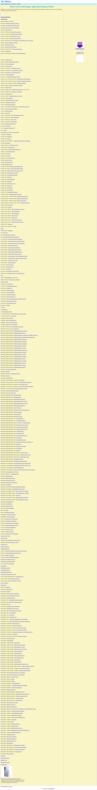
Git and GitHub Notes (25, 202)
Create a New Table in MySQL (17, 168)
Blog (10, 4)
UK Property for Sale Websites (11, 533)
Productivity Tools (15, 328)
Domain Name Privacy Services (14, 249)
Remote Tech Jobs (8, 111)
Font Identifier (13, 612)
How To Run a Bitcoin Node (17, 222)
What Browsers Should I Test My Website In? (20, 730)
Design (2, 228)
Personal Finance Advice (11, 301)
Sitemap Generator (5, 546)
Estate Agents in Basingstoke (11, 519)
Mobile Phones (8, 87)
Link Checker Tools (20, 433)
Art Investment (9, 284)
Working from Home (5, 762)
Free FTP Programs (11, 638)
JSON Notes (9, 136)
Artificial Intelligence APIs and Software (22, 141)
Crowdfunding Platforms (11, 286)
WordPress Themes (22, 636)
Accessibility (13, 719)
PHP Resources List (11, 183)
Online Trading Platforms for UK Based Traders (16, 299)
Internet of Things (8, 160)
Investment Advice (10, 290)
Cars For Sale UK (7, 126)
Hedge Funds (9, 288)
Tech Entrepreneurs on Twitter (11, 100)
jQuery (13, 679)
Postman (9, 138)
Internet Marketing (18, 412)
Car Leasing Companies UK (9, 128)
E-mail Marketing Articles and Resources (22, 465)
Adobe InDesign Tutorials (19, 647)
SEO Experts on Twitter (21, 446)
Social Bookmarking (5, 548)
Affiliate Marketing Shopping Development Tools (24, 337)
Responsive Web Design (12, 706)
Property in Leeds (9, 529)
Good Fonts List (13, 617)
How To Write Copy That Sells (25, 382)
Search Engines (4, 538)
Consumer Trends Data (11, 393)
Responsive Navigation (17, 687)
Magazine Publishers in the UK (15, 96)
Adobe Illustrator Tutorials (19, 645)
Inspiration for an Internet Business (12, 72)
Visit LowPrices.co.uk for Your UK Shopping (10, 27)
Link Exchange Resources (21, 435)
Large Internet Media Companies (16, 85)
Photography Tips (11, 516)
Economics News (9, 264)
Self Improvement (9, 98)
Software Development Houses (12, 557)
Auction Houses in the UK (15, 38)
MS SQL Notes (10, 205)
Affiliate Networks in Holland (20, 352)
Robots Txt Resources (20, 749)
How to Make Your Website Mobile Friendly (27, 709)
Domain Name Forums (13, 245)
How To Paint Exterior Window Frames (11, 237)
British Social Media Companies (18, 486)
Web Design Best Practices (16, 728)
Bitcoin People (15, 215)
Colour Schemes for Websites (13, 593)
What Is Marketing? (10, 508)
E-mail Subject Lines (23, 384)
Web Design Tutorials (11, 741)
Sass (9, 604)
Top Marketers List (15, 474)
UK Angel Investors (19, 576)
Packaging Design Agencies (24, 670)
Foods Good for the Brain (14, 279)
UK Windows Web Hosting (6, 572)
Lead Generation (17, 414)
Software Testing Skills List (22, 198)
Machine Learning (8, 164)
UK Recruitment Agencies (10, 123)
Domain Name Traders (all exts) (14, 254)
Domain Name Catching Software (15, 239)
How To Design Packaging (24, 668)
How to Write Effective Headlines (26, 386)
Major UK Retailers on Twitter (22, 491)
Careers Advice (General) (10, 104)
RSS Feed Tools (18, 751)
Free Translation (9, 318)
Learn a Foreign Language (11, 322)
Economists (8, 269)
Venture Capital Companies (14, 578)
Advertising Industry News (16, 34)
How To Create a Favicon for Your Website (15, 674)
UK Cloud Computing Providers (13, 76)
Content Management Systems (13, 595)
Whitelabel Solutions (5, 758)
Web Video (3, 756)
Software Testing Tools (21, 200)
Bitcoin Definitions (16, 211)
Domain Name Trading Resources (15, 252)
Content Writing (9, 378)
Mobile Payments (20, 698)
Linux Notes (13, 316)
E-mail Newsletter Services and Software (22, 463)
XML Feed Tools (4, 764)
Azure (3, 307)
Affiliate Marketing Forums (20, 333)
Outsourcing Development (21, 747)
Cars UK (5, 130)
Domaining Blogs (11, 262)
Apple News (11, 563)
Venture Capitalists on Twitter (14, 580)
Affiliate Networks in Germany (20, 350)
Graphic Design (10, 640)
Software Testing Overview (22, 196)
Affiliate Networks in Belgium (20, 341)
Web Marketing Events (18, 459)
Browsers (9, 591)
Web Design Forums (11, 734)
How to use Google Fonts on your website (18, 619)
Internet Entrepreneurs (17, 49)
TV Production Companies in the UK (8, 574)
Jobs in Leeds (13, 119)
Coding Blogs (7, 143)
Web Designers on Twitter (19, 745)
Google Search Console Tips (22, 425)
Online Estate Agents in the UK (11, 525)
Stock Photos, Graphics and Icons (8, 559)
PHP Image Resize (11, 179)
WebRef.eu (52, 788)
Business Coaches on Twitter (11, 42)
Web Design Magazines (11, 738)
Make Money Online (16, 68)
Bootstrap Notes (16, 623)
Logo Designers (17, 659)
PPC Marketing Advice (20, 420)
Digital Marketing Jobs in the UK (20, 401)
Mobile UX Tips (19, 700)
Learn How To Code (9, 162)
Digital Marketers (17, 397)
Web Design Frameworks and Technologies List (22, 632)
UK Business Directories (10, 102)
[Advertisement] (32, 14)
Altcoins (10, 207)
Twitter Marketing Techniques (22, 499)
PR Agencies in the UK (10, 480)
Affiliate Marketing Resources (20, 339)
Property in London (9, 531)
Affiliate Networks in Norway (20, 356)
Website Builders (10, 753)
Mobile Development (11, 689)
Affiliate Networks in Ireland (20, 354)
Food (2, 275)
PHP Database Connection (12, 173)
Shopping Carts (4, 544)
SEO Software (19, 448)
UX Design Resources (15, 724)
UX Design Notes (14, 726)
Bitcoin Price (14, 217)
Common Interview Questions (11, 109)
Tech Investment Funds (11, 303)
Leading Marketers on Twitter (12, 472)
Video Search (3, 585)
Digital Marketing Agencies (19, 399)
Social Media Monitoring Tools (18, 489)
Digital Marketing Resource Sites (21, 403)
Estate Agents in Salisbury (10, 521)
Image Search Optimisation (22, 427)
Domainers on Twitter (12, 260)
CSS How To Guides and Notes (15, 602)
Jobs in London (14, 121)
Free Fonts (12, 615)
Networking (4, 309)
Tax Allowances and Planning (7, 561)
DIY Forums (5, 232)
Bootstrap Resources (17, 625)
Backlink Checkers (17, 395)
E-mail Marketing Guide (19, 467)
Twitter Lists (18, 495)
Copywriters (21, 380)
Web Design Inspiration (12, 736)
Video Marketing (9, 501)
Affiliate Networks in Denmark (20, 343)
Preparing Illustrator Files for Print (21, 664)
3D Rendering (17, 642)
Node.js (13, 681)
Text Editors (10, 230)
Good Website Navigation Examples (19, 685)
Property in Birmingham (10, 527)
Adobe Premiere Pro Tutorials (20, 649)
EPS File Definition (18, 653)
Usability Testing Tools (15, 732)
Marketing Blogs (9, 476)
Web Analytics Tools (25, 457)
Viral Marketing (9, 504)
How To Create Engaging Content (20, 388)
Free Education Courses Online (12, 271)
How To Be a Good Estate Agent (12, 523)
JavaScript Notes (15, 677)
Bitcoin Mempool (15, 213)
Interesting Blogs (4, 281)
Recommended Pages (5, 17)
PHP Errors (9, 177)
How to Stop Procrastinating (11, 324)
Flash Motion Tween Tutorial (13, 608)
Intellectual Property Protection (24, 79)
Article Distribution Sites (11, 369)
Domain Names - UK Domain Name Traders (17, 258)
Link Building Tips (20, 431)
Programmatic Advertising (11, 482)
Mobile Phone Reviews (17, 91)
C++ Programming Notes (10, 151)
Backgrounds (9, 589)
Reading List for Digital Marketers (19, 53)
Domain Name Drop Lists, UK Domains (16, 243)
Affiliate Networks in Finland (20, 346)
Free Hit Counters (24, 452)
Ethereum (10, 224)
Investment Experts (10, 292)
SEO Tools (18, 450)
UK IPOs (8, 305)
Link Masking (19, 437)
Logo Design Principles (19, 657)
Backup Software (10, 74)
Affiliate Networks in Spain (19, 358)
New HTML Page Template (17, 713)
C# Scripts (9, 156)
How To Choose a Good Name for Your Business (23, 40)
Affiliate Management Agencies (20, 331)
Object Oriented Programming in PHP (15, 170)
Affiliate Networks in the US (20, 365)
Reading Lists (8, 51)
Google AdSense (26, 422)
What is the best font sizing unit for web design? (20, 621)
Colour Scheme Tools (18, 651)
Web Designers (10, 743)
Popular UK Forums (18, 416)
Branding (8, 375)
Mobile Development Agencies (22, 694)
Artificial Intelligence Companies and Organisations (16, 551)
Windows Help (4, 760)
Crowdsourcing (8, 59)
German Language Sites (11, 320)
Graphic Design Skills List (19, 655)
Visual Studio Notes (11, 158)
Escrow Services (8, 66)
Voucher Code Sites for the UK (12, 542)
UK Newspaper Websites (9, 512)
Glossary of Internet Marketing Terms (22, 410)
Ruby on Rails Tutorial (5, 536)
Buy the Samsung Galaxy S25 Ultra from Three (10, 778)
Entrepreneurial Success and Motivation (15, 273)
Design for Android (20, 692)
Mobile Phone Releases (17, 89)
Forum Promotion (17, 407)
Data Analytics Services (15, 373)
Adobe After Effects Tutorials (28, 666)
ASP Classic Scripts (14, 145)
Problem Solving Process (24, 106)
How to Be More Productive (17, 326)
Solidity (14, 226)
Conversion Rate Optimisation (12, 390)
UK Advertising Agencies (16, 32)
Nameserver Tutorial (11, 704)
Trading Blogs (4, 566)
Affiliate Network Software (19, 367)
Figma (12, 721)
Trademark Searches (21, 83)
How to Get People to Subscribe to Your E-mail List (24, 469)
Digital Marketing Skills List (19, 405)
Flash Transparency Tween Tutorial (14, 610)
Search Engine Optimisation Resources (24, 442)
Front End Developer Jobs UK (17, 115)
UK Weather (7, 587)
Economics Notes (10, 267)
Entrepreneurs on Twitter (17, 70)
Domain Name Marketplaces (14, 247)
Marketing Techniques (10, 478)
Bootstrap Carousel (22, 627)
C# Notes (8, 153)
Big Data (7, 371)
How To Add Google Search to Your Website (16, 672)
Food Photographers (11, 514)
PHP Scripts (9, 185)
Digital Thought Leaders (14, 62)
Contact (19, 4)
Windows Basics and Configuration (18, 314)
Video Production (4, 583)
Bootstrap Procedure (22, 630)
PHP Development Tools (12, 175)
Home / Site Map (4, 4)
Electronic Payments (9, 64)
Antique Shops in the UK (15, 36)
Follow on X (14, 4)
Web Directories (9, 506)
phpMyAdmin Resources (12, 192)
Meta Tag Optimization (21, 440)
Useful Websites (8, 277)
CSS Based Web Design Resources (16, 600)
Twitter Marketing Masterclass (22, 497)
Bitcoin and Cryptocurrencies (18, 209)
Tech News (6, 510)
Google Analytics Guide (25, 454)
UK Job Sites (7, 113)
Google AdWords (20, 418)
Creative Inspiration (11, 598)
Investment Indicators (11, 294)
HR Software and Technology (15, 194)
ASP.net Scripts (12, 147)
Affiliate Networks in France (20, 348)
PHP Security (10, 188)
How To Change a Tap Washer (9, 235)
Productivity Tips (8, 94)
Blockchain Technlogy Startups (12, 23)
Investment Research (10, 296)
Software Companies (9, 555)
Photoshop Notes (17, 662)
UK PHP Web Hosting (5, 570)
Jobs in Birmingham (15, 117)
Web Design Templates (16, 715)
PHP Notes (9, 181)
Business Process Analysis (10, 47)
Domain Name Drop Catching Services (16, 241)
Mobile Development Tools (22, 696)
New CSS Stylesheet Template (18, 711)
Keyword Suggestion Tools (21, 429)
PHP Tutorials (10, 190)
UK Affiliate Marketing (5, 568)
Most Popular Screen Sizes (12, 702)
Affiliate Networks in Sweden (20, 361)
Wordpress (15, 634)
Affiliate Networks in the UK (20, 363)
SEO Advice (18, 444)
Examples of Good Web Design (13, 606)
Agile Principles (8, 30)
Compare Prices (79, 52)
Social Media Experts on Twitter (22, 493)
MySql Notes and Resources (17, 166)
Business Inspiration (9, 44)
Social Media (8, 484)
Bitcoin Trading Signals (16, 220)
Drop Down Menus (16, 683)
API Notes (9, 134)
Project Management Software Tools (13, 553)
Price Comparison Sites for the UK (13, 540)
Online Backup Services (7, 311)
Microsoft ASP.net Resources (15, 149)
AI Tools (11, 21)
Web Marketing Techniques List (20, 461)
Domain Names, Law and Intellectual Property (18, 256)
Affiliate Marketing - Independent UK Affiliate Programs (26, 335)
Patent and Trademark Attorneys (24, 81)
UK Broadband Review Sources (12, 25)
